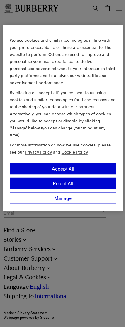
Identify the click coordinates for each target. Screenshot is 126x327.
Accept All (63, 168)
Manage (63, 197)
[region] (63, 118)
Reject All (63, 183)
